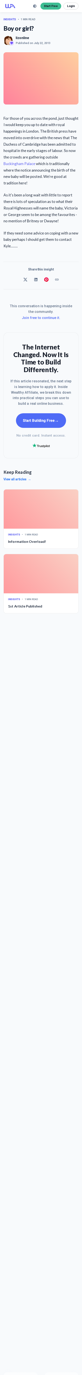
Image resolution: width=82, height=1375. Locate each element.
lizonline (22, 38)
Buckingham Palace (19, 163)
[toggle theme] (34, 6)
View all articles (17, 479)
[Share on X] (25, 279)
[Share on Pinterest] (46, 279)
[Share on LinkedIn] (35, 279)
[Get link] (56, 279)
